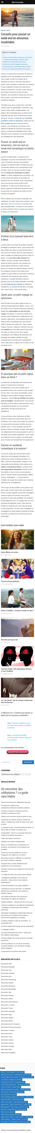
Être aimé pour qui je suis (9, 640)
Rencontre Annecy (7, 1043)
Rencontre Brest (6, 1033)
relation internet (12, 1109)
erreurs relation (4, 1092)
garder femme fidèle (6, 1099)
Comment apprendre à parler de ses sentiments (17, 926)
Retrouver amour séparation (7, 1112)
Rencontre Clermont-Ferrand (11, 1027)
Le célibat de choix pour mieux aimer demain (16, 874)
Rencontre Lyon (6, 970)
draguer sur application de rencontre (9, 1089)
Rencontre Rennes (7, 995)
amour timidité (20, 1072)
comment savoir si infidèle (26, 1077)
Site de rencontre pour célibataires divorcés (15, 802)
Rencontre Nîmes (7, 1021)
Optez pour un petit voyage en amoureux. (15, 64)
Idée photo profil (5, 1107)
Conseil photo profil (20, 1082)
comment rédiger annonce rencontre (10, 1077)
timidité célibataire (5, 1119)
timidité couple (28, 1117)
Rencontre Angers (7, 1018)
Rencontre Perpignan (8, 1052)
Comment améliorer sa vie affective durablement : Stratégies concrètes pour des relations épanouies (17, 907)
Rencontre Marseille (8, 967)
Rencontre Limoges (7, 1046)
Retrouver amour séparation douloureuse (11, 1114)
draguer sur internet (25, 1089)
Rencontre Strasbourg (8, 979)
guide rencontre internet (16, 1104)
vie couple (24, 1119)
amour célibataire (11, 1072)
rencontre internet (22, 1109)
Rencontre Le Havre (8, 1005)
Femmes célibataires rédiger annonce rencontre (12, 1097)
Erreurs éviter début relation (17, 1092)
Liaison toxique (14, 1107)
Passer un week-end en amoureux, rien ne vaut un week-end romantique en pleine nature (17, 58)
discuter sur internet (6, 1087)
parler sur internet (24, 1107)
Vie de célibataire (13, 1122)
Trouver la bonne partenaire (10, 581)
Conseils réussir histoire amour (8, 1084)
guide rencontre (4, 1104)
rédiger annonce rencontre (7, 1117)
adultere (3, 1072)
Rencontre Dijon (6, 1014)
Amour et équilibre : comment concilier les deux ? (17, 611)
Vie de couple (5, 30)
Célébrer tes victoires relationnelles (13, 841)
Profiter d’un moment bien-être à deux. (14, 62)
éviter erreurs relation (24, 1122)
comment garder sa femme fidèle (22, 1074)
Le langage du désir (7, 929)
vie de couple (4, 1122)
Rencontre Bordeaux (8, 986)
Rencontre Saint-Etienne (9, 1002)
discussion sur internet (23, 1084)
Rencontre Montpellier (8, 989)
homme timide (27, 1104)
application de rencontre (7, 1074)
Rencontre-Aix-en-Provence (10, 1024)
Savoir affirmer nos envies (9, 552)
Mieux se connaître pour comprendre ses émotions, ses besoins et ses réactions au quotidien (15, 847)
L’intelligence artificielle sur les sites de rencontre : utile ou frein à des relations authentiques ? (14, 880)
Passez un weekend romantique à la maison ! (17, 69)
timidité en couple (16, 1119)
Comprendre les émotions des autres (13, 951)
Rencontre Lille (6, 992)
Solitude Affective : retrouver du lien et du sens (17, 902)
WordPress (23, 1130)
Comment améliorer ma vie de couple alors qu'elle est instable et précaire (19, 725)
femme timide (29, 1097)
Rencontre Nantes (7, 983)
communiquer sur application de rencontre (11, 1079)
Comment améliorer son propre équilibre (14, 885)
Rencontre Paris (6, 964)
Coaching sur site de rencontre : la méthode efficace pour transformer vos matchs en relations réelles (16, 891)
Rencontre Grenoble (8, 1011)
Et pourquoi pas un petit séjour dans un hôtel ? (17, 66)
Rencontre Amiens (7, 1040)
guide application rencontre (20, 1102)
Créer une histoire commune (10, 838)
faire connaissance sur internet (8, 1094)
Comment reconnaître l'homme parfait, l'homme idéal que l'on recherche (19, 737)
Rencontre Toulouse (8, 973)
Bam (29, 1130)
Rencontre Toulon (7, 1008)
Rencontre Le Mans (7, 1030)
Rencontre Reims (7, 999)
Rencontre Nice (6, 976)
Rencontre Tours (6, 1037)
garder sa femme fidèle (6, 1102)
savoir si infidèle (19, 1117)
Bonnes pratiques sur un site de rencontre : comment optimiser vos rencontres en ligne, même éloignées (16, 946)
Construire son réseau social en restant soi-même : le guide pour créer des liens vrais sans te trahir (17, 822)
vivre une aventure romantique (18, 204)
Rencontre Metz (6, 1049)
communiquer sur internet (7, 1082)
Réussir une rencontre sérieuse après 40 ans (16, 816)
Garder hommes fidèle (17, 1099)
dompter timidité (16, 1087)
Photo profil (3, 1109)
